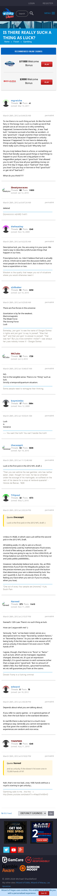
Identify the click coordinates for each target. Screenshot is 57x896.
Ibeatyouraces (19, 187)
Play (47, 64)
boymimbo (17, 400)
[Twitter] (6, 850)
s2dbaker (16, 287)
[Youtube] (13, 850)
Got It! (44, 893)
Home (6, 42)
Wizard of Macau (38, 882)
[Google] (21, 850)
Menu (47, 13)
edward (15, 686)
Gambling (27, 42)
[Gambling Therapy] (29, 868)
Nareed (15, 601)
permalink (49, 115)
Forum (16, 42)
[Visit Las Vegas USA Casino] (42, 832)
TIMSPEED (16, 740)
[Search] (31, 14)
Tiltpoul (15, 495)
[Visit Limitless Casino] (15, 832)
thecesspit (17, 445)
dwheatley (17, 226)
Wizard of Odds (23, 882)
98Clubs (15, 353)
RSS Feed (7, 813)
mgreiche (16, 100)
